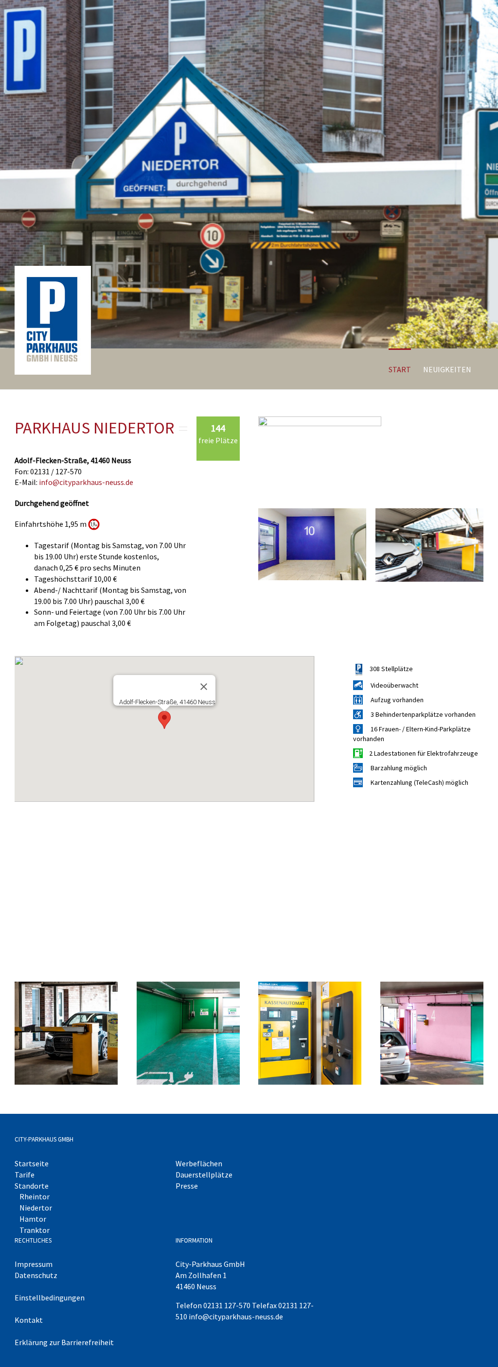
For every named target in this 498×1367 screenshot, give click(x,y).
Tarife (25, 1174)
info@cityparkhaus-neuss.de (86, 482)
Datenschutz (36, 1275)
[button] (164, 720)
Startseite (32, 1163)
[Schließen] (203, 686)
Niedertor (35, 1207)
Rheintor (34, 1196)
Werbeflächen (199, 1163)
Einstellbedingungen (50, 1297)
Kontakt (29, 1320)
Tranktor (34, 1230)
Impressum (34, 1264)
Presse (187, 1186)
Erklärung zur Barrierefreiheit (64, 1342)
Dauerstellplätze (204, 1174)
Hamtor (32, 1219)
